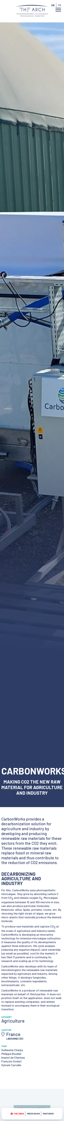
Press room (33, 1113)
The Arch (19, 1113)
